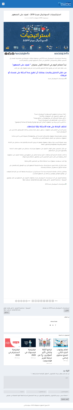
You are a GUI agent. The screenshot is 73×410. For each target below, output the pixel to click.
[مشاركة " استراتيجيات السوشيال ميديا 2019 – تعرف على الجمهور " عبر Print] (32, 300)
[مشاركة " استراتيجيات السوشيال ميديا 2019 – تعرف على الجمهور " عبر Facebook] (52, 300)
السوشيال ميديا (62, 132)
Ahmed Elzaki (54, 321)
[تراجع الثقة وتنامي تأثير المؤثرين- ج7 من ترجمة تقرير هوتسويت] (44, 342)
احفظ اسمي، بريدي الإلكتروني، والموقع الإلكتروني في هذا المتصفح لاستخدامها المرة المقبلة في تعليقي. (37, 395)
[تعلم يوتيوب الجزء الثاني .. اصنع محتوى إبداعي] (60, 342)
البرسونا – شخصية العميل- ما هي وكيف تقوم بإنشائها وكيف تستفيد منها (45, 180)
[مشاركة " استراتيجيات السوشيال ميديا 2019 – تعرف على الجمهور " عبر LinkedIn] (41, 300)
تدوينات (36, 18)
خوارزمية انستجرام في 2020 (14, 353)
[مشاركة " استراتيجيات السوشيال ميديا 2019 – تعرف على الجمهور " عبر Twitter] (49, 300)
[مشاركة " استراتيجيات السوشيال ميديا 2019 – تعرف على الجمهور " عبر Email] (35, 300)
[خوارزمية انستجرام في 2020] (12, 342)
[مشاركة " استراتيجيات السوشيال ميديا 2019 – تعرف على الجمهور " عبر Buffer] (38, 300)
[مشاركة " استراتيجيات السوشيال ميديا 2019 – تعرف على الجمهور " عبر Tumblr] (47, 300)
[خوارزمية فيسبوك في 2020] (28, 342)
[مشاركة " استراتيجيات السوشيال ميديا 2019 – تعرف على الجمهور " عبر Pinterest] (44, 300)
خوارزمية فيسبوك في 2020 (30, 353)
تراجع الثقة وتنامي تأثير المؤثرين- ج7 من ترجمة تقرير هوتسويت (45, 355)
